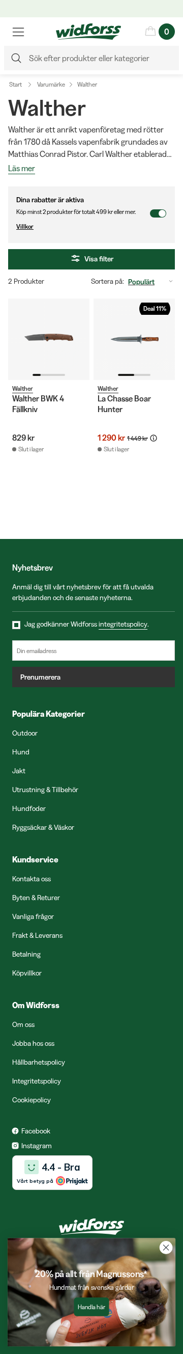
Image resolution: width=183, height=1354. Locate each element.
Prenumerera (40, 677)
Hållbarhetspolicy (38, 1062)
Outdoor (25, 733)
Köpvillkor (27, 973)
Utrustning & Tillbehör (45, 789)
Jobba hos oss (33, 1043)
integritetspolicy (123, 624)
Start (15, 84)
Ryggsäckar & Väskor (43, 827)
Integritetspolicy (36, 1081)
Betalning (26, 954)
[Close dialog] (166, 1247)
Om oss (23, 1024)
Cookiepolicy (31, 1099)
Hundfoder (29, 808)
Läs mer (21, 168)
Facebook (35, 1130)
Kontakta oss (31, 878)
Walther (87, 84)
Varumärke (51, 84)
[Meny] (18, 31)
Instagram (36, 1145)
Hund (20, 751)
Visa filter (98, 258)
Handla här (91, 1307)
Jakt (18, 770)
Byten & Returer (36, 897)
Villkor (25, 226)
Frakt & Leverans (37, 935)
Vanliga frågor (33, 916)
